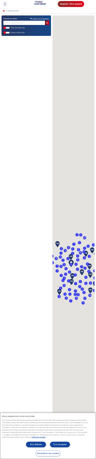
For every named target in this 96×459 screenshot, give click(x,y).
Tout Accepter (60, 444)
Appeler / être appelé (71, 4)
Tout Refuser (36, 444)
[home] (4, 10)
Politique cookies (39, 437)
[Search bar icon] (47, 23)
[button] (79, 243)
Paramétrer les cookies (48, 453)
